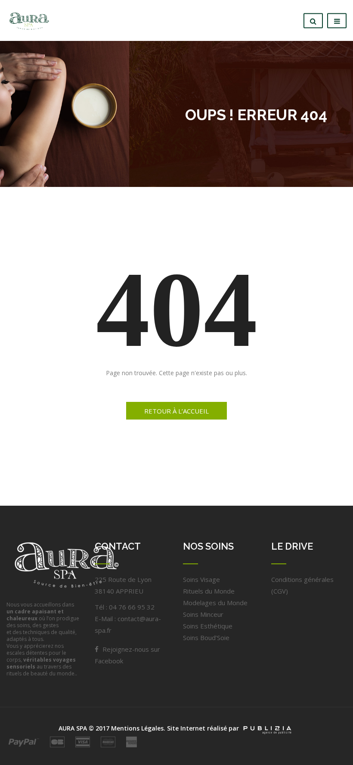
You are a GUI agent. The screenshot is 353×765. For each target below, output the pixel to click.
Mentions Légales (137, 728)
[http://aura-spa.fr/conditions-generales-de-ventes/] (24, 742)
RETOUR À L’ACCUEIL (176, 411)
